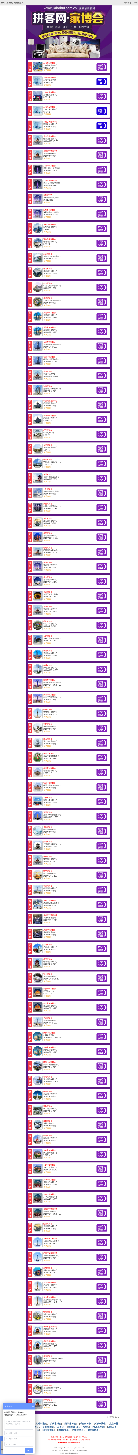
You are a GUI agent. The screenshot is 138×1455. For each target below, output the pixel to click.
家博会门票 (73, 1427)
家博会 (60, 1427)
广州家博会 (55, 1423)
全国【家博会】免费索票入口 (13, 2)
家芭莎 (86, 1427)
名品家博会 (98, 1427)
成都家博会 (85, 1423)
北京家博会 (48, 1430)
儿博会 (134, 2)
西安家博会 (47, 1427)
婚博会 (127, 2)
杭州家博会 (40, 1423)
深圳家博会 (70, 1423)
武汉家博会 (100, 1423)
